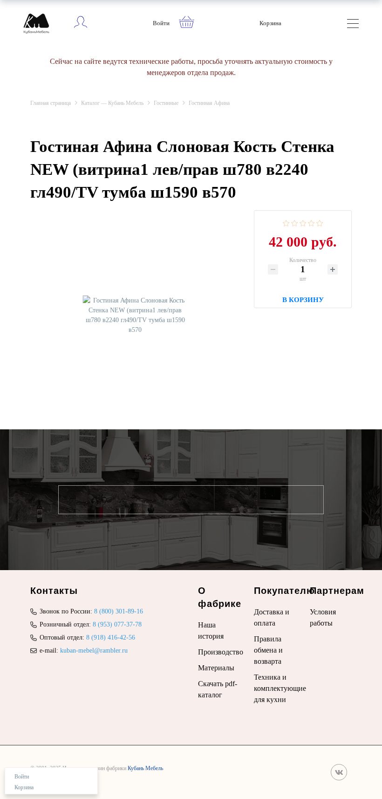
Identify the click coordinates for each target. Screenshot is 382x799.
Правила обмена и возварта (268, 650)
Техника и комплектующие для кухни (280, 688)
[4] (311, 222)
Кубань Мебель (145, 768)
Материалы (216, 668)
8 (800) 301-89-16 (118, 611)
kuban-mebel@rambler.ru (94, 650)
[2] (294, 222)
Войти (161, 23)
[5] (319, 222)
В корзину (303, 298)
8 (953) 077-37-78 (117, 624)
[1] (286, 222)
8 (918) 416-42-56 (110, 637)
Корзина (270, 23)
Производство (220, 652)
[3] (303, 222)
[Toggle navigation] (353, 25)
